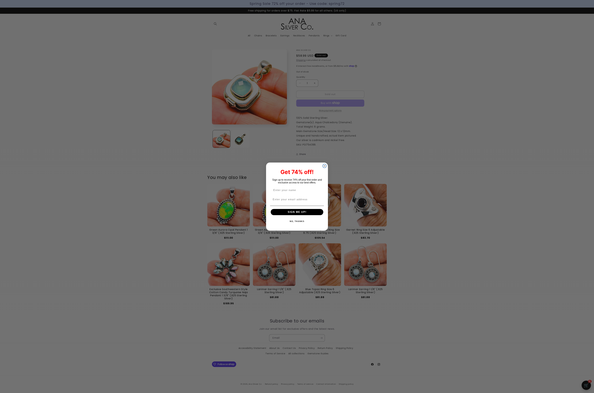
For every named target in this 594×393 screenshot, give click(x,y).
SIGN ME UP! (297, 212)
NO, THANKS (297, 221)
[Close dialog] (324, 166)
